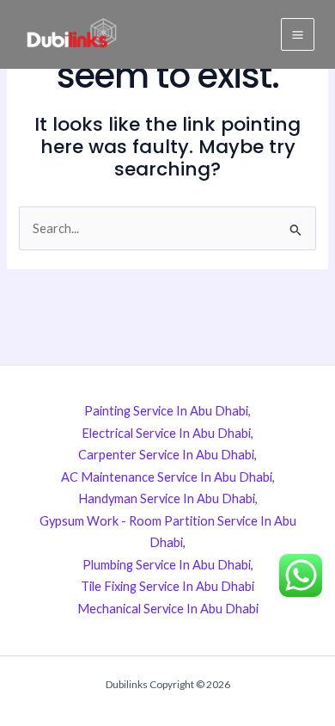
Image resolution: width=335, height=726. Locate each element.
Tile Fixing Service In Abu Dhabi (167, 586)
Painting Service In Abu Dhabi (166, 410)
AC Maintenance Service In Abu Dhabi (166, 477)
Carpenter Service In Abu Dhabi (166, 454)
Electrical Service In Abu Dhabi (166, 433)
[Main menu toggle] (297, 35)
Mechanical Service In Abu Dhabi (168, 608)
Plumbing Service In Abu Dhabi (166, 564)
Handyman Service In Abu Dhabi (166, 498)
